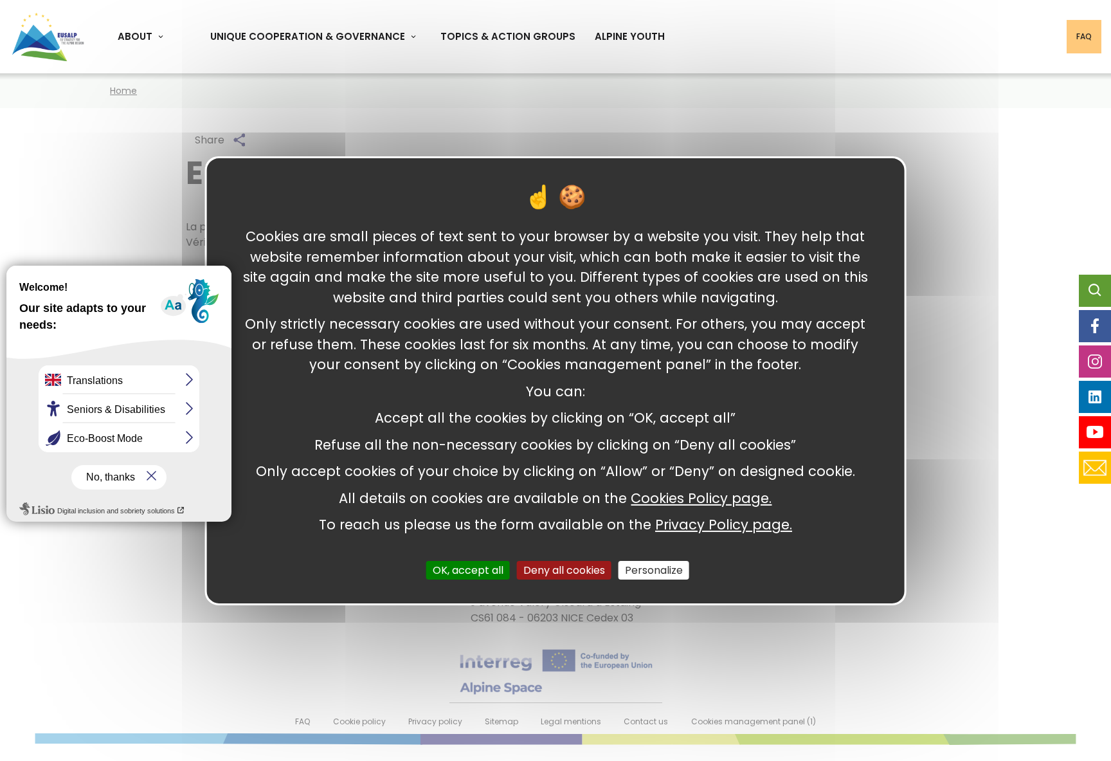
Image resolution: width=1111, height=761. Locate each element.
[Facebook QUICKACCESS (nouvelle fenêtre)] (1095, 326)
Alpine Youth (630, 36)
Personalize (654, 569)
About (135, 36)
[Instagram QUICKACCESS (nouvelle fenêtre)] (1095, 361)
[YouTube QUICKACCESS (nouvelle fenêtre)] (1095, 432)
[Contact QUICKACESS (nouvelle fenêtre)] (1095, 468)
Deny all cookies (564, 569)
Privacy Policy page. (723, 524)
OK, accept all (468, 569)
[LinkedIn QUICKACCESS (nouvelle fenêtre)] (1095, 397)
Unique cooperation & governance (307, 36)
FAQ (1084, 36)
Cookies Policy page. (701, 497)
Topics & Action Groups (507, 36)
